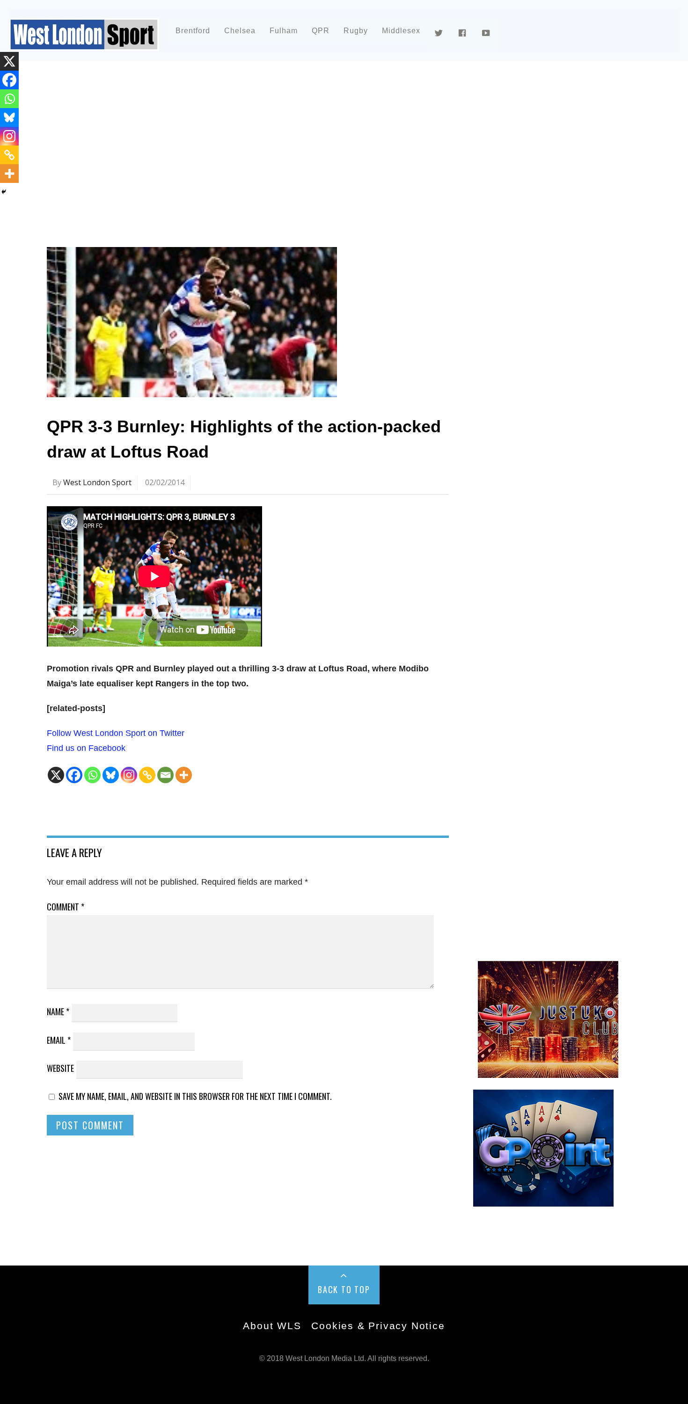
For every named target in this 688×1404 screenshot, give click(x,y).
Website (60, 1068)
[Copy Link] (147, 775)
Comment (65, 907)
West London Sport (97, 482)
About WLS (272, 1325)
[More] (184, 775)
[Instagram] (129, 775)
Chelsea (240, 31)
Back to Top (344, 1289)
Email (59, 1040)
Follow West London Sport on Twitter (115, 733)
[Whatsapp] (92, 775)
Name (58, 1011)
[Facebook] (74, 775)
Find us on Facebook (86, 748)
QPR (320, 31)
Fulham (284, 31)
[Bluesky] (110, 775)
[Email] (165, 775)
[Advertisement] (327, 151)
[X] (56, 775)
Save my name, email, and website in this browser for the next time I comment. (195, 1096)
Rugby (356, 31)
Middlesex (401, 31)
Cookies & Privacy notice (378, 1325)
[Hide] (3, 192)
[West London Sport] (84, 43)
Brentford (193, 31)
